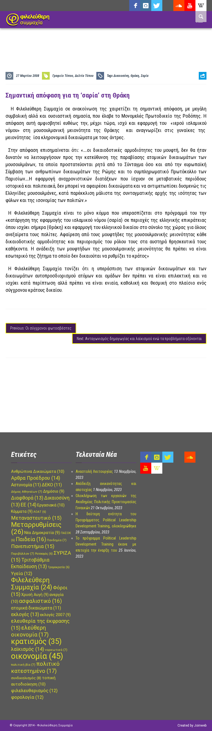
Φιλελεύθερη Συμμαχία (31, 583)
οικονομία (37, 656)
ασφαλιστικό (40, 601)
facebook (134, 5)
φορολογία (27, 697)
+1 (202, 106)
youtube (189, 5)
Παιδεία (31, 539)
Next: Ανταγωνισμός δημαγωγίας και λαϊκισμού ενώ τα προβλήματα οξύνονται (139, 338)
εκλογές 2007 (55, 615)
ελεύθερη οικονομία (30, 631)
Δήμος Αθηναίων (26, 491)
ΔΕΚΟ (52, 484)
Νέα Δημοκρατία (42, 532)
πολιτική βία (23, 665)
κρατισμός (36, 641)
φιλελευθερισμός (34, 690)
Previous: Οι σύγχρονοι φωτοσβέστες (40, 328)
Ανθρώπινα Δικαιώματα (37, 471)
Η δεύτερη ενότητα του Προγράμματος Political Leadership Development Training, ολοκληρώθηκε (106, 520)
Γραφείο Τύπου (62, 76)
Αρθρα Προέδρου (35, 478)
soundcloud (178, 5)
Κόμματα (22, 511)
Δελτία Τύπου (84, 76)
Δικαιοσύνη (121, 76)
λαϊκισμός (27, 649)
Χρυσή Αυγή (35, 594)
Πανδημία (57, 540)
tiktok (167, 5)
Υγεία (21, 573)
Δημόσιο (53, 491)
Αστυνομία (26, 484)
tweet (200, 97)
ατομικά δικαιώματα (36, 608)
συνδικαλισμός (26, 678)
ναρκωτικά (56, 650)
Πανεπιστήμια (32, 546)
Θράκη (135, 76)
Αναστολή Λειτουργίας (94, 471)
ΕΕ (28, 505)
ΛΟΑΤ (39, 512)
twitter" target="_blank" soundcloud (156, 5)
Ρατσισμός (44, 553)
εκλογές (25, 614)
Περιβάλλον (22, 553)
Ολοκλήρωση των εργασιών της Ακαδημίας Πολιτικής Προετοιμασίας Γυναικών (106, 501)
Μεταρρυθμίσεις (36, 528)
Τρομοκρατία (59, 567)
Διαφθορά (27, 498)
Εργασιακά (51, 505)
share (200, 89)
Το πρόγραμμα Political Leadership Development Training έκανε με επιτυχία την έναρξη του (106, 544)
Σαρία (145, 76)
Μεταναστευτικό (36, 518)
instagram (145, 5)
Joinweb (200, 725)
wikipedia (200, 5)
